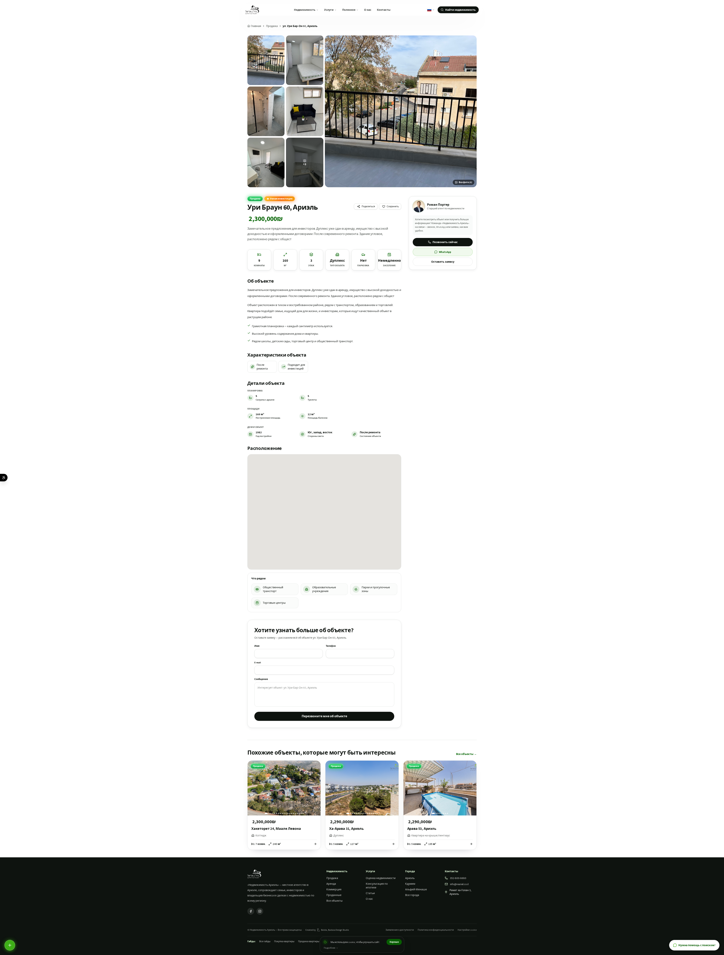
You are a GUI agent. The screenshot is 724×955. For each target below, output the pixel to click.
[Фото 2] (304, 60)
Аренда (331, 883)
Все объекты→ (466, 754)
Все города (412, 895)
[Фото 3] (266, 111)
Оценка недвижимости (381, 878)
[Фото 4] (304, 111)
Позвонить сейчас (445, 242)
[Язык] (431, 9)
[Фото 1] (266, 60)
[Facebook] (250, 911)
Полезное (348, 10)
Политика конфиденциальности (436, 929)
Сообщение (261, 679)
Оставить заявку (442, 261)
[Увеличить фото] (401, 111)
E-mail (257, 662)
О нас (367, 10)
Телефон (331, 645)
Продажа (272, 26)
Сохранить (393, 206)
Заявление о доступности (400, 929)
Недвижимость (304, 10)
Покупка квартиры (284, 941)
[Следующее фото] (315, 788)
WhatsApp (445, 252)
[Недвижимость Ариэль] (252, 9)
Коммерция (333, 889)
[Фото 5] (266, 162)
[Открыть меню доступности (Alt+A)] (4, 477)
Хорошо (394, 941)
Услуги (329, 10)
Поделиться (368, 206)
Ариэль (410, 878)
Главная (256, 26)
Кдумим (410, 883)
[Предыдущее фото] (252, 788)
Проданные (333, 895)
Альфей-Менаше (416, 889)
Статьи (370, 893)
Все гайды (264, 941)
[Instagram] (259, 911)
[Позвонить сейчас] (10, 945)
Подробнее (329, 948)
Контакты (383, 10)
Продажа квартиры (308, 941)
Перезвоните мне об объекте (324, 716)
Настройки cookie (467, 929)
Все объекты (334, 900)
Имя (256, 645)
